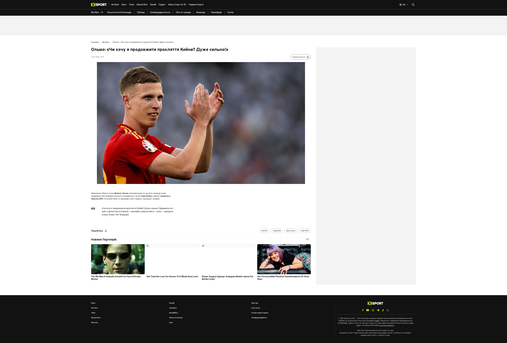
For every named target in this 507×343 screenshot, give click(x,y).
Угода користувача (259, 313)
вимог (377, 321)
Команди (200, 12)
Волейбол (173, 313)
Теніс (93, 313)
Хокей (171, 303)
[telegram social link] (378, 310)
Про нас (254, 303)
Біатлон (94, 323)
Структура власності (386, 325)
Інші (171, 323)
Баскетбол (95, 318)
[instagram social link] (373, 310)
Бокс (93, 303)
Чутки (230, 12)
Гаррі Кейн (277, 231)
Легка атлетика (176, 318)
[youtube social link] (367, 310)
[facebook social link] (362, 310)
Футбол (105, 42)
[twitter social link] (388, 310)
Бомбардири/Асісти (160, 12)
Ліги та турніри (183, 12)
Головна (95, 42)
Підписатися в (298, 57)
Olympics (173, 308)
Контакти (255, 308)
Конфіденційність (259, 318)
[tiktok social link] (383, 310)
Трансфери (216, 12)
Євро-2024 (305, 231)
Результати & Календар (119, 12)
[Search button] (413, 4)
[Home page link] (100, 4)
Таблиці (141, 12)
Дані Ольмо (290, 231)
